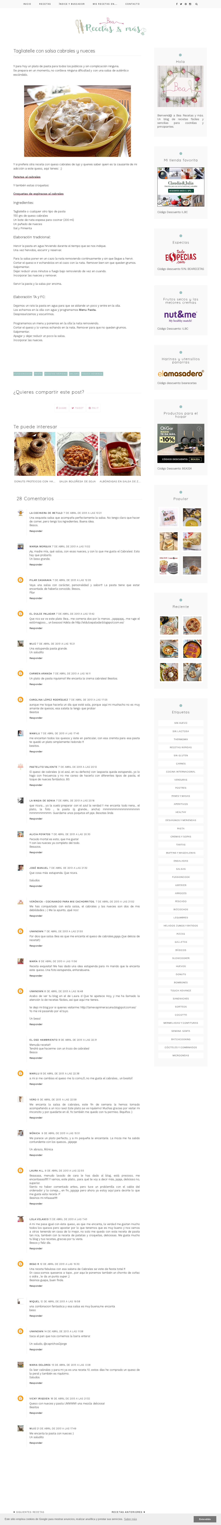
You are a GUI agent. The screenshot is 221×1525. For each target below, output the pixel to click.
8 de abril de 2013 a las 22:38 (59, 1073)
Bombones (181, 982)
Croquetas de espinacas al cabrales (38, 193)
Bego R (34, 1264)
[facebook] (176, 4)
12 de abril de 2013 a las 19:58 (60, 1301)
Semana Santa (180, 1031)
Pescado (181, 901)
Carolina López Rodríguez (48, 699)
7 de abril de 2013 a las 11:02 (71, 546)
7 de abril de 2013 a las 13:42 (75, 613)
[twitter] (181, 4)
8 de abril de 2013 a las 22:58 (57, 1099)
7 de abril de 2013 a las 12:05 (72, 580)
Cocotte (181, 1014)
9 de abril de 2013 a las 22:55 (64, 1170)
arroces (181, 893)
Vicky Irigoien (39, 1398)
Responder (36, 531)
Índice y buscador (72, 4)
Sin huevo (180, 723)
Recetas (45, 4)
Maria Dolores (40, 1364)
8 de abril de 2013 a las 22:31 (78, 1039)
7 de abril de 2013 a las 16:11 (71, 673)
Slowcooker (181, 958)
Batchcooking (181, 1039)
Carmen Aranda (40, 673)
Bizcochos (181, 909)
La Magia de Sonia (42, 800)
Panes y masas (181, 796)
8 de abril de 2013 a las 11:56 (58, 961)
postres (181, 788)
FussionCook (23, 374)
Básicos (181, 950)
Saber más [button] (130, 1519)
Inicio (27, 4)
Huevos (181, 966)
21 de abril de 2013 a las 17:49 (56, 1428)
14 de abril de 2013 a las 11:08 (63, 1331)
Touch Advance (92, 374)
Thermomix (181, 739)
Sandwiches (181, 998)
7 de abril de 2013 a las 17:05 (88, 699)
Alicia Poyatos (39, 834)
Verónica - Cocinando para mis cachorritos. (62, 901)
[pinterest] (186, 4)
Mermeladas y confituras (181, 1023)
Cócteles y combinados (181, 1047)
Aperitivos (181, 804)
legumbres (181, 917)
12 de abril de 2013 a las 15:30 (60, 1264)
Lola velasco (39, 1219)
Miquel (34, 1301)
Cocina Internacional (181, 771)
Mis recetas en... (105, 4)
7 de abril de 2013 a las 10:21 (82, 513)
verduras (180, 779)
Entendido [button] (205, 1519)
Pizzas (181, 934)
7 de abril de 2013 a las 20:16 (75, 800)
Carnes (181, 763)
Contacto (132, 4)
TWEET (79, 408)
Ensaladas (181, 861)
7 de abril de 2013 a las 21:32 (68, 868)
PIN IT (95, 408)
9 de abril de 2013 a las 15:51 (61, 1133)
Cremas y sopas (181, 836)
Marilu (34, 1073)
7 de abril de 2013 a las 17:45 (60, 733)
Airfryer (181, 885)
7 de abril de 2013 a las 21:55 (63, 931)
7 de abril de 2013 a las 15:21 (56, 643)
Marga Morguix (40, 546)
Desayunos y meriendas (181, 820)
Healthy (181, 812)
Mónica (35, 1133)
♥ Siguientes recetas (28, 1512)
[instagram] (190, 4)
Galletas (181, 942)
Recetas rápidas (56, 374)
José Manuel (38, 868)
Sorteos (181, 1006)
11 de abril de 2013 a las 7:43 (68, 1219)
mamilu (34, 733)
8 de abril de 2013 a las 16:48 (63, 991)
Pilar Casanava (40, 580)
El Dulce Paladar (42, 613)
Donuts (181, 974)
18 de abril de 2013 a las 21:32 (70, 1398)
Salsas (74, 374)
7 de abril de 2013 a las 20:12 (77, 766)
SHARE (62, 408)
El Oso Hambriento (43, 1039)
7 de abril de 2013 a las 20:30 (70, 834)
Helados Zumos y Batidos (181, 925)
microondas (181, 1055)
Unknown (36, 931)
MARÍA (33, 961)
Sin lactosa (181, 731)
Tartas (181, 844)
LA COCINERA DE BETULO (46, 513)
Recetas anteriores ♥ (128, 1512)
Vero (32, 1099)
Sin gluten (181, 755)
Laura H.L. (36, 1170)
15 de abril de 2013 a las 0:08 (71, 1364)
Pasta (38, 374)
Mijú (32, 643)
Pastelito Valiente (43, 766)
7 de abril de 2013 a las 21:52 (115, 901)
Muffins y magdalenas (181, 852)
